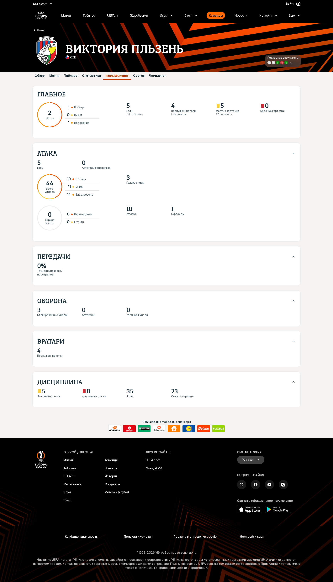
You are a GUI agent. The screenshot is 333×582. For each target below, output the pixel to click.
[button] (166, 15)
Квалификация (117, 75)
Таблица (70, 75)
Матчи (54, 75)
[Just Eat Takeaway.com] (174, 428)
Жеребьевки (72, 484)
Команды (111, 460)
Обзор (40, 75)
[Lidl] (188, 428)
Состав (139, 75)
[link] (66, 15)
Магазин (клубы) (117, 492)
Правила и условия (138, 536)
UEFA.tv (68, 476)
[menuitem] (67, 15)
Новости (111, 468)
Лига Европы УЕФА (41, 15)
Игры (67, 492)
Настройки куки (252, 536)
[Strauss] (129, 428)
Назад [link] (41, 30)
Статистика (91, 75)
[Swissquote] (159, 428)
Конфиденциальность (81, 536)
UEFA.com (153, 460)
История (111, 476)
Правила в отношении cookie (195, 536)
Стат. (67, 500)
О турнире (112, 484)
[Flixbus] (218, 428)
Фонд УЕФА (154, 468)
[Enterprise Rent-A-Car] (144, 428)
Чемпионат (157, 75)
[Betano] (203, 428)
